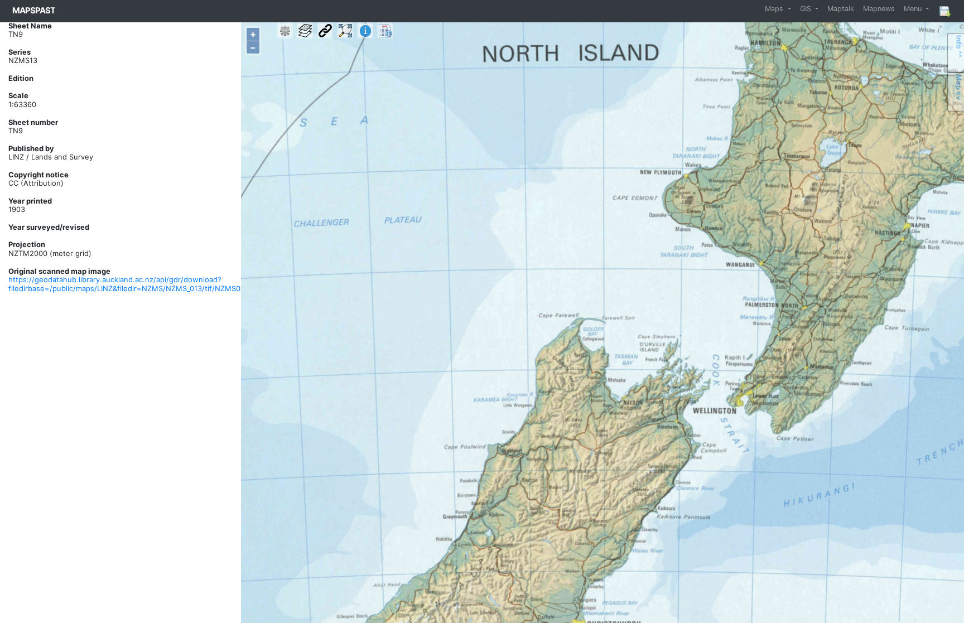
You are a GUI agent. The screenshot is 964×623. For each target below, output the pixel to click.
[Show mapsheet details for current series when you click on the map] (365, 30)
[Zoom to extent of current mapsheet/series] (345, 30)
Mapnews (879, 8)
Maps (775, 8)
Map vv (959, 87)
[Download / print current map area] (944, 11)
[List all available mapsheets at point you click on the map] (385, 30)
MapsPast (33, 10)
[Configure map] (284, 30)
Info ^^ (959, 46)
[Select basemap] (304, 30)
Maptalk (840, 8)
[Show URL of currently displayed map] (325, 30)
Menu (914, 8)
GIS (806, 8)
